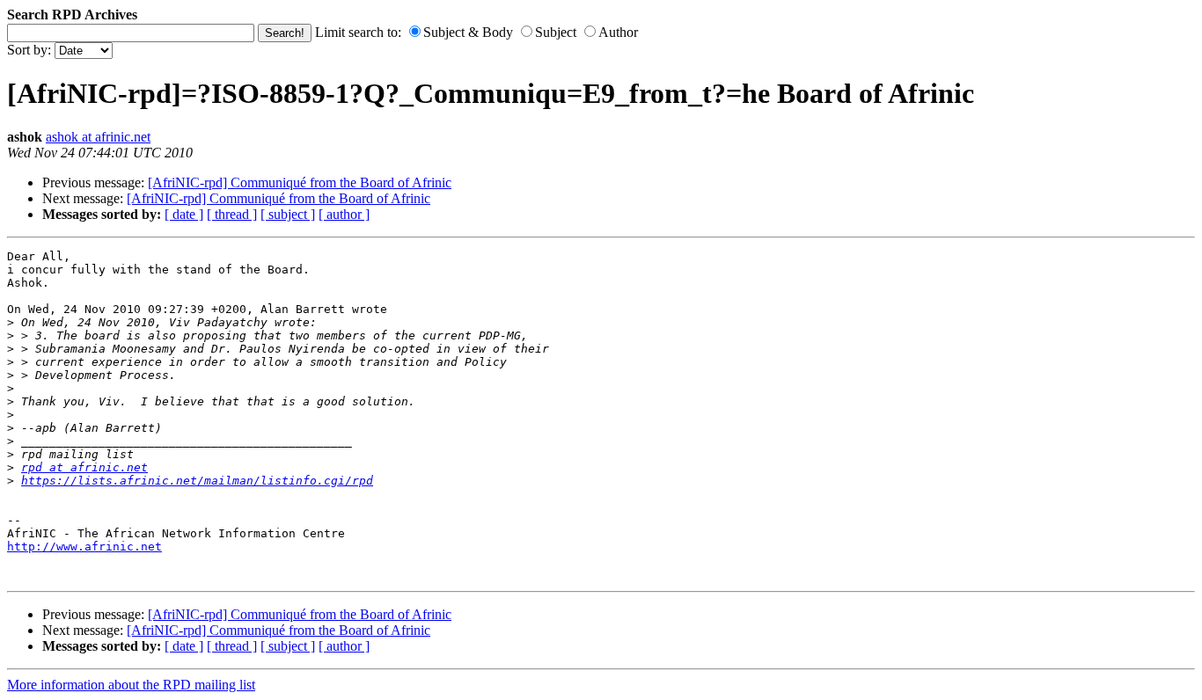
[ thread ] (232, 214)
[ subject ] (287, 214)
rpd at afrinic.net (84, 467)
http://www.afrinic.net (84, 546)
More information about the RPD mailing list (131, 684)
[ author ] (344, 214)
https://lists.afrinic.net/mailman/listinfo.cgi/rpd (197, 480)
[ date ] (184, 214)
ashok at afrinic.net (98, 136)
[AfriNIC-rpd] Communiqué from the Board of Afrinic (299, 182)
